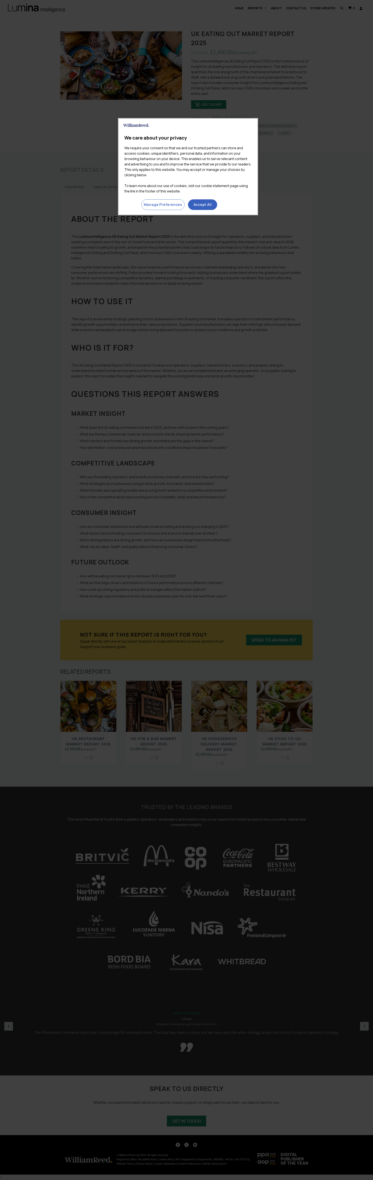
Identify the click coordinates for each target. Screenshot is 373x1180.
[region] (188, 166)
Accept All (203, 204)
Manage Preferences (163, 204)
